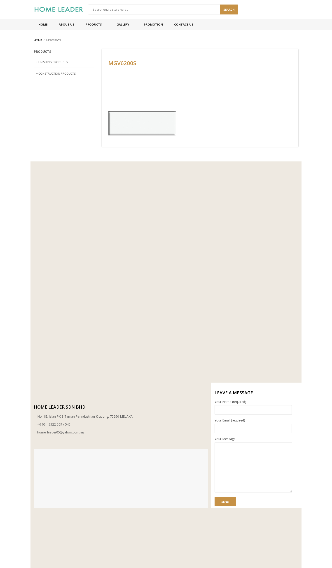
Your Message (225, 439)
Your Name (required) (230, 402)
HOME (42, 24)
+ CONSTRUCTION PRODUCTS (56, 73)
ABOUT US (66, 24)
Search (229, 9)
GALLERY (123, 24)
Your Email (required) (230, 420)
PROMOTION (153, 24)
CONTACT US (183, 24)
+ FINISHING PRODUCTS (52, 62)
